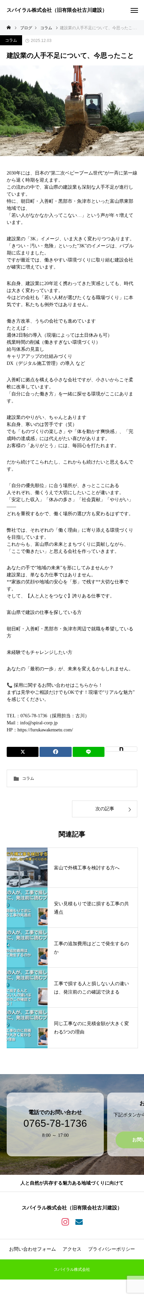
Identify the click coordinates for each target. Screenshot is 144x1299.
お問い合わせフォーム (32, 1249)
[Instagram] (65, 1221)
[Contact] (79, 1221)
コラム (11, 40)
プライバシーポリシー (111, 1249)
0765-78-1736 (55, 1123)
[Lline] (88, 752)
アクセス (72, 1249)
